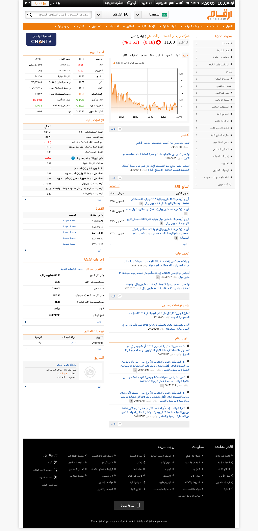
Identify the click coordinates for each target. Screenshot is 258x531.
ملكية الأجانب (222, 100)
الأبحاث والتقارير (105, 489)
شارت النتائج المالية (220, 135)
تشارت (229, 71)
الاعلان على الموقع (193, 456)
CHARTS (227, 43)
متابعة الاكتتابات (76, 456)
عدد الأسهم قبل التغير (94, 282)
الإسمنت (167, 476)
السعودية (154, 15)
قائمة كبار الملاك (222, 456)
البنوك (168, 469)
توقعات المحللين (106, 482)
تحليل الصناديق (76, 469)
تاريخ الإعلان (98, 315)
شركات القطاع (221, 79)
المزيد (185, 244)
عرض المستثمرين (221, 142)
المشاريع (80, 26)
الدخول (53, 3)
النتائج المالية (224, 469)
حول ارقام (196, 476)
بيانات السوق (136, 456)
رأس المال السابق (97, 275)
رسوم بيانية (63, 26)
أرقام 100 (137, 469)
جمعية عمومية (69, 220)
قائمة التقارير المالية (219, 128)
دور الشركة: (70, 369)
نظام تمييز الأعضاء (49, 485)
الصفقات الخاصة (220, 107)
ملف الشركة (223, 50)
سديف (73, 342)
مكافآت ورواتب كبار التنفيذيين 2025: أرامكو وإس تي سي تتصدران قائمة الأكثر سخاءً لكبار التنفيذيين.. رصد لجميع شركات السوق (156, 350)
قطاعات (214, 26)
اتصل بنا (197, 469)
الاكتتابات (113, 26)
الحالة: (73, 373)
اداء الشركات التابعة (219, 64)
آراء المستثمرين (225, 184)
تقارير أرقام (166, 462)
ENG (27, 3)
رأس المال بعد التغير (90, 295)
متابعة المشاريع (77, 476)
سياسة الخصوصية (192, 489)
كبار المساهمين (222, 93)
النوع (102, 308)
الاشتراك (38, 3)
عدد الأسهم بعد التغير (90, 302)
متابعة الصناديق (76, 462)
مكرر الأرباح (224, 476)
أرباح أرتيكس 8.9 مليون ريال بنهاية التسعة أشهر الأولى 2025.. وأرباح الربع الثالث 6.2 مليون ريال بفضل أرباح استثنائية (160, 234)
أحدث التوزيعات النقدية (72, 269)
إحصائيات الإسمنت (162, 489)
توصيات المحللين (221, 170)
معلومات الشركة (223, 36)
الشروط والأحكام (193, 482)
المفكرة (227, 489)
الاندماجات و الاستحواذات (216, 177)
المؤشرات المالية (148, 26)
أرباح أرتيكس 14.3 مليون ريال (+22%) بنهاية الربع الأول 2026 (157, 209)
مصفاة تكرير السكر (66, 364)
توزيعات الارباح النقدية (102, 469)
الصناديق (96, 26)
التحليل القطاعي (221, 149)
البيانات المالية (169, 26)
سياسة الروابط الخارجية (189, 496)
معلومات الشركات (193, 26)
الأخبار (229, 26)
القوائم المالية (223, 114)
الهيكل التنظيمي (224, 86)
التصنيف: (71, 377)
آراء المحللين (107, 476)
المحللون (130, 26)
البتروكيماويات (164, 482)
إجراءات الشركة (221, 156)
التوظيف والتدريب (192, 462)
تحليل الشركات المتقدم (102, 456)
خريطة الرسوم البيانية (161, 456)
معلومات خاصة (221, 57)
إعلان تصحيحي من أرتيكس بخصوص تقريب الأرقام (162, 143)
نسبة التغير (99, 288)
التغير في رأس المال (94, 269)
